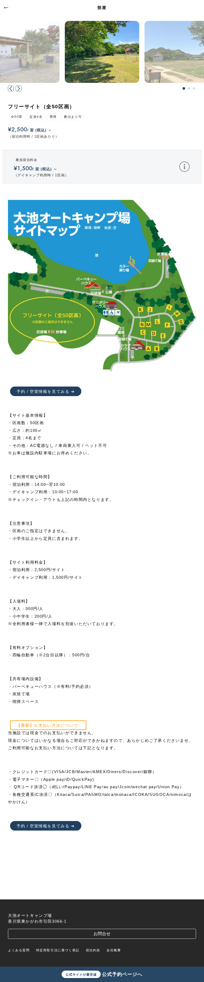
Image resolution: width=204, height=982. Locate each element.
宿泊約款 (93, 950)
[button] (183, 88)
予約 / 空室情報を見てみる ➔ (45, 391)
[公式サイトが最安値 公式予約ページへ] (102, 891)
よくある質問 (19, 950)
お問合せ (102, 933)
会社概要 (114, 950)
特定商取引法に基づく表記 (57, 950)
